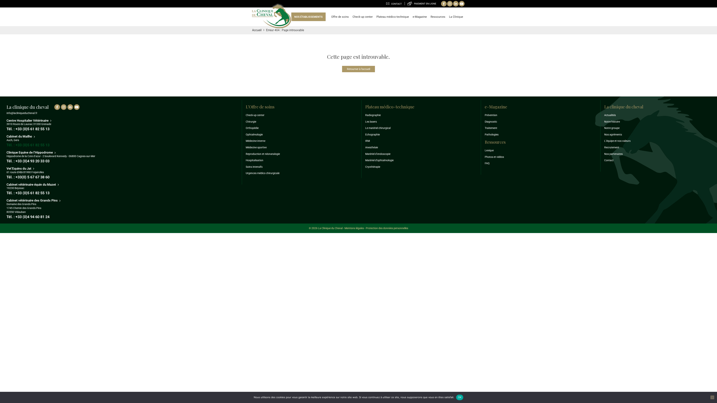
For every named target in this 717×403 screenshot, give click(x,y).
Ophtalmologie (254, 134)
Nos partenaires (613, 153)
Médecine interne (255, 140)
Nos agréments (613, 134)
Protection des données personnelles (387, 228)
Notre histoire (612, 121)
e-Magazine (420, 16)
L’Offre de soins (260, 107)
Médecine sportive (256, 147)
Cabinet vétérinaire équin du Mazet (32, 184)
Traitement (491, 127)
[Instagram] (450, 4)
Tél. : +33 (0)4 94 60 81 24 (28, 217)
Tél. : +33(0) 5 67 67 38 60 (28, 177)
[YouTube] (462, 4)
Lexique (489, 150)
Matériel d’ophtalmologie (379, 160)
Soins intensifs (254, 166)
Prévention (491, 115)
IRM (367, 140)
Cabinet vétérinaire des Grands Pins (32, 200)
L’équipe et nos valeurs (617, 140)
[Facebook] (444, 4)
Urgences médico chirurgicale (263, 173)
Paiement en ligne (425, 3)
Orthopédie (252, 127)
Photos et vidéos (494, 156)
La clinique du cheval (623, 107)
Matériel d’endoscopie (377, 153)
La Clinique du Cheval (271, 17)
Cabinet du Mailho (20, 136)
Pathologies (492, 134)
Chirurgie (251, 121)
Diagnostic (491, 121)
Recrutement (611, 147)
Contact (396, 3)
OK (460, 397)
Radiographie (373, 115)
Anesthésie (371, 147)
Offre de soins (340, 16)
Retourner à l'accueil (358, 69)
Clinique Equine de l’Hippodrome (30, 152)
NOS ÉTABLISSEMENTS (308, 16)
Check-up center (363, 16)
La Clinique (456, 16)
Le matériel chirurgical (378, 127)
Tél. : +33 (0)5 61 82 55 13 (28, 129)
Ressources (438, 16)
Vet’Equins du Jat (19, 168)
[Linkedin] (456, 4)
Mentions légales (354, 228)
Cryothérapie (372, 166)
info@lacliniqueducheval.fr (22, 113)
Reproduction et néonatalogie (263, 153)
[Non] (712, 397)
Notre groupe (612, 127)
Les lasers (371, 121)
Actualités (610, 115)
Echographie (372, 134)
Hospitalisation (254, 160)
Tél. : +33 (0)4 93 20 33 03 (28, 161)
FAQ (487, 163)
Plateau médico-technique (392, 16)
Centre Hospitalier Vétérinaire (28, 120)
